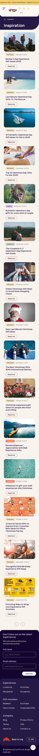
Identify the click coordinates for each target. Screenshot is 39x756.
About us (7, 728)
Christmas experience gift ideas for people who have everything (18, 407)
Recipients (8, 691)
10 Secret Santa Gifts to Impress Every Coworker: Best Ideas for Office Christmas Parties (17, 527)
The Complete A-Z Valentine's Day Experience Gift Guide (18, 251)
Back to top (17, 739)
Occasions (25, 691)
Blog (5, 720)
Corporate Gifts (27, 708)
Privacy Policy (26, 720)
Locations (7, 687)
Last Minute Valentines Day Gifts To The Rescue (19, 98)
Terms (6, 724)
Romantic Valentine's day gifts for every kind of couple (19, 211)
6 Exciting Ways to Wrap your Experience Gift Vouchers (17, 606)
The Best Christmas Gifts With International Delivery (19, 368)
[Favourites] (19, 8)
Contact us (25, 728)
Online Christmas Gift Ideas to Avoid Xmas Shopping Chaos (19, 291)
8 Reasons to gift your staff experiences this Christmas (19, 486)
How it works (9, 708)
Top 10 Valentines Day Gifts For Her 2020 (19, 173)
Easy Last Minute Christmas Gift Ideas (19, 330)
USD (32, 739)
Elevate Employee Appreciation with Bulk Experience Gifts (16, 447)
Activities (24, 687)
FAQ (22, 724)
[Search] (24, 8)
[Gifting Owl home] (12, 11)
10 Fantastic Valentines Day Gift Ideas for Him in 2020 (19, 136)
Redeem (7, 703)
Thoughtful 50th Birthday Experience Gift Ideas (18, 567)
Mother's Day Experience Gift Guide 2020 (17, 60)
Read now (11, 66)
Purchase (24, 703)
